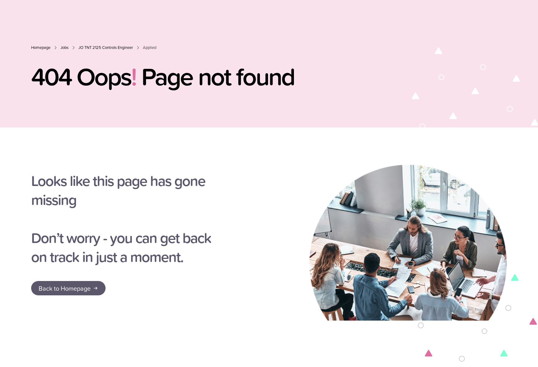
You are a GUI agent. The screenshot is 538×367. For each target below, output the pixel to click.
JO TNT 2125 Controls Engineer (105, 47)
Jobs (64, 47)
